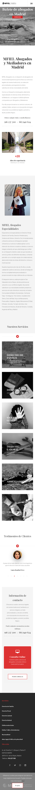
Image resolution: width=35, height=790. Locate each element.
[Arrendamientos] (17, 477)
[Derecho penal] (17, 385)
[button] (8, 576)
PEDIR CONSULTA (17, 676)
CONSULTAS (17, 17)
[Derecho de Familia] (17, 354)
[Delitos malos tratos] (17, 726)
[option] (17, 555)
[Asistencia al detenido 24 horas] (17, 507)
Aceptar (17, 785)
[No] (33, 781)
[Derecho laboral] (17, 446)
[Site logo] (9, 3)
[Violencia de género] (17, 415)
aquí (23, 781)
